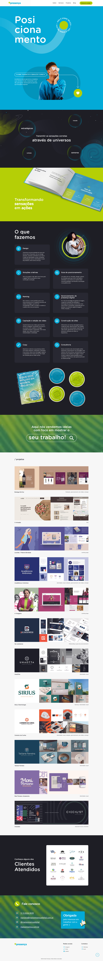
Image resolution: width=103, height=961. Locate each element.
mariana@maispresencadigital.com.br (37, 917)
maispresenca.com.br (30, 927)
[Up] (97, 955)
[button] (86, 3)
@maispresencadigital (30, 922)
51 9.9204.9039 (27, 913)
